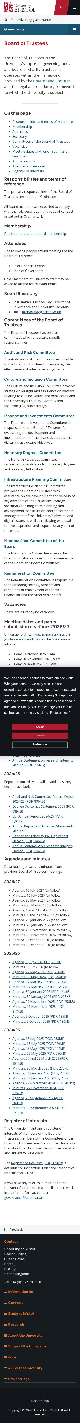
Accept (40, 726)
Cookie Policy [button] (20, 707)
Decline (40, 735)
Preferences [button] (59, 712)
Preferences (40, 744)
